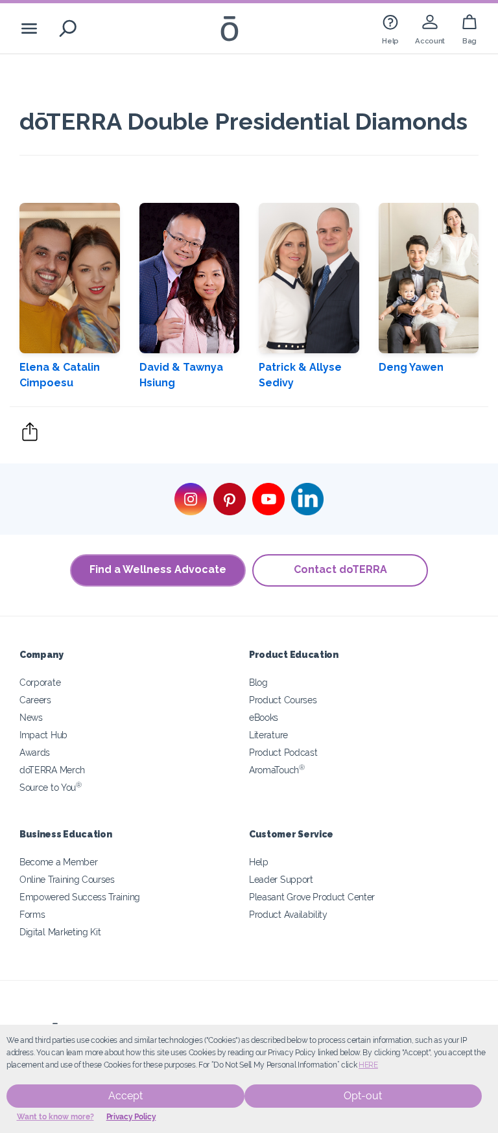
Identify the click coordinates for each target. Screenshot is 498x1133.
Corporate (39, 682)
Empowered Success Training (79, 896)
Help (258, 861)
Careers (35, 699)
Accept (125, 1096)
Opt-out (363, 1096)
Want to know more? (55, 1116)
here (368, 1064)
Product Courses (282, 699)
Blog (258, 682)
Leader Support (281, 879)
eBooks (263, 717)
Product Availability (288, 914)
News (31, 717)
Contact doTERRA (340, 569)
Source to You (50, 787)
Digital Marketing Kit (60, 931)
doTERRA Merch (52, 769)
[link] (390, 28)
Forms (32, 914)
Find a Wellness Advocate (157, 569)
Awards (34, 752)
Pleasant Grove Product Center (312, 896)
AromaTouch (277, 769)
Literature (268, 734)
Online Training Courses (67, 879)
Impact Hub (43, 734)
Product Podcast (283, 752)
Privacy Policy (131, 1116)
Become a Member (58, 861)
